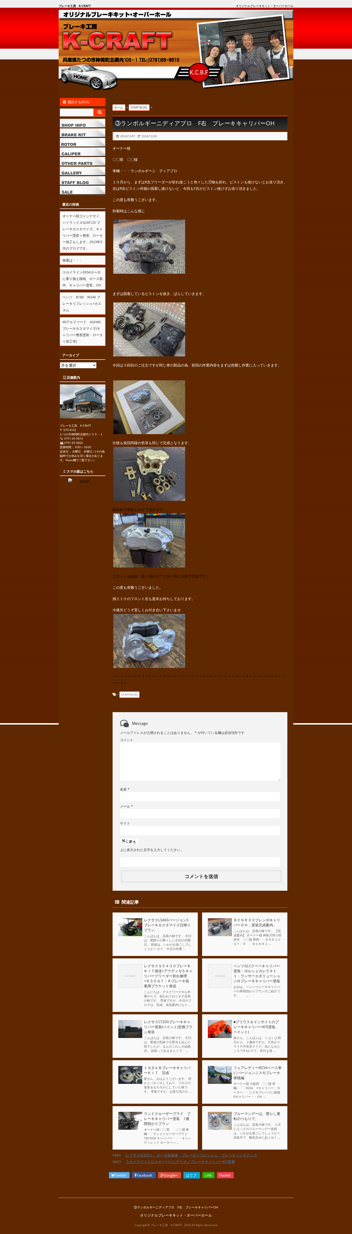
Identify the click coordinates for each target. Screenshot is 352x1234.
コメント (126, 739)
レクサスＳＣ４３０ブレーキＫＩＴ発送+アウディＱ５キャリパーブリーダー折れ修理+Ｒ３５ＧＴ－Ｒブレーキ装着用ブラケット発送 (168, 975)
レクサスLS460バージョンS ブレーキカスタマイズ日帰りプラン (168, 924)
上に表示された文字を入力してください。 (152, 849)
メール (126, 806)
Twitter (121, 1175)
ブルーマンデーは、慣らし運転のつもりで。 (256, 1116)
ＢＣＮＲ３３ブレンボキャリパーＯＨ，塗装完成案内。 (256, 922)
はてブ (192, 1175)
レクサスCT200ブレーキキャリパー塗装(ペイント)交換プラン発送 (168, 1026)
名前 (125, 789)
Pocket (225, 1175)
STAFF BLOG (129, 695)
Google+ (171, 1175)
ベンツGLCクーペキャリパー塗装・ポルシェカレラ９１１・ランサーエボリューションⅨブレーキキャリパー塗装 (256, 973)
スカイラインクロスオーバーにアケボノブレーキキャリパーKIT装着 (180, 1161)
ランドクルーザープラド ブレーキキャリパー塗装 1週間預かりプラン (167, 1118)
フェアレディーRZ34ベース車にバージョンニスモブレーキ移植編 (257, 1072)
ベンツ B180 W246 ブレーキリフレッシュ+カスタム (81, 303)
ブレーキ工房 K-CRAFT (75, 6)
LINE (208, 1175)
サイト (125, 823)
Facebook (144, 1175)
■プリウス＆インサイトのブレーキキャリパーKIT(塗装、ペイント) (256, 1026)
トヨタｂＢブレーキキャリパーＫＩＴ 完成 (167, 1070)
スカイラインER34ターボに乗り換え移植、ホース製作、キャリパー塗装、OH (82, 278)
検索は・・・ (72, 260)
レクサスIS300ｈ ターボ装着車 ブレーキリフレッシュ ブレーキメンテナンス (191, 1155)
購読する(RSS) (78, 102)
